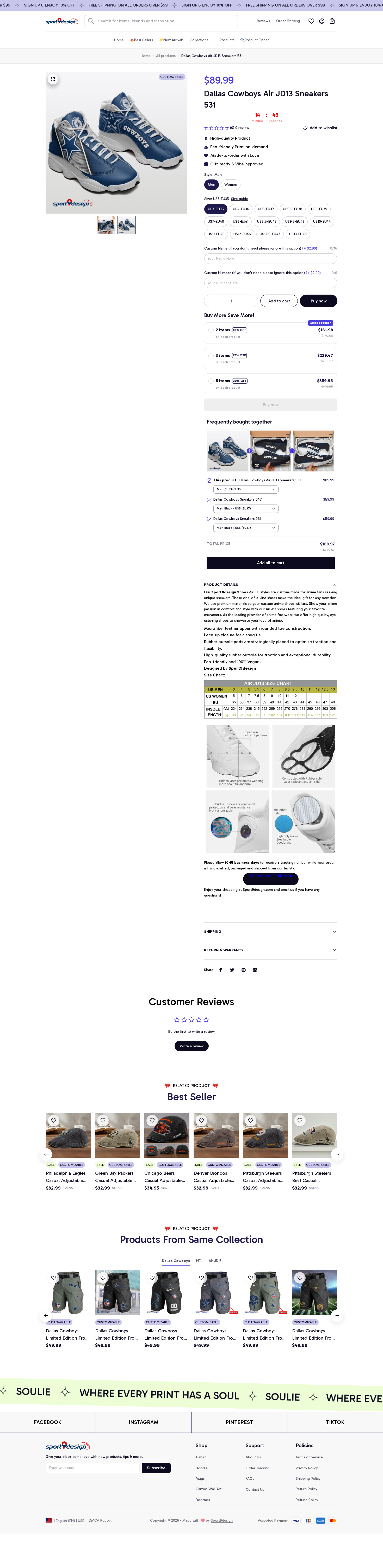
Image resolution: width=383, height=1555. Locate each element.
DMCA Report (100, 1520)
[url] (47, 1422)
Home (145, 56)
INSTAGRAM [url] (143, 1422)
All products (166, 56)
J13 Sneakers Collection (270, 875)
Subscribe (156, 1467)
